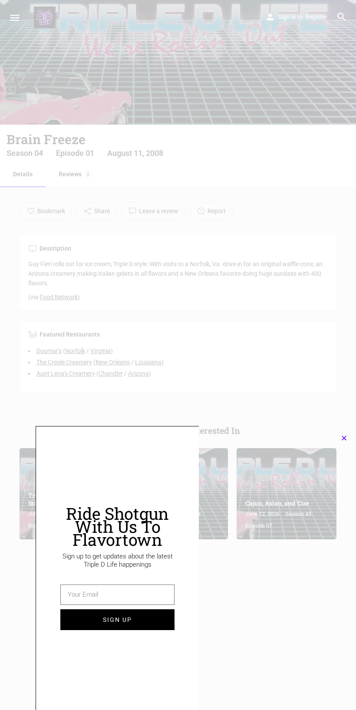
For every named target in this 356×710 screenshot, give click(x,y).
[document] (178, 355)
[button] (344, 438)
